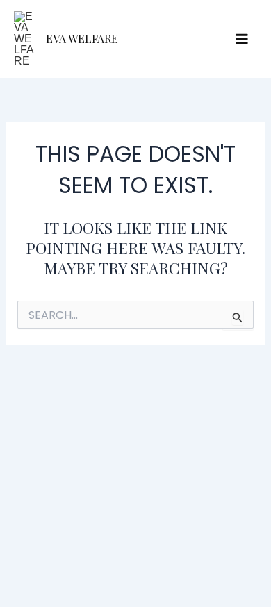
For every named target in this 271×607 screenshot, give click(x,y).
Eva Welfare (82, 38)
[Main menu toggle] (242, 39)
